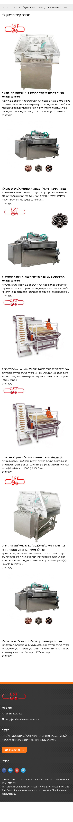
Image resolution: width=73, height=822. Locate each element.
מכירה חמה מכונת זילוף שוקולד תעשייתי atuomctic (32, 457)
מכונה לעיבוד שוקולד (32, 7)
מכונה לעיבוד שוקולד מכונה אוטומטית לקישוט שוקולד (34, 188)
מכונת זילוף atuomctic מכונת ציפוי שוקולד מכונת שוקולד (35, 369)
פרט (4, 115)
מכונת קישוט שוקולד (58, 7)
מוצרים (13, 7)
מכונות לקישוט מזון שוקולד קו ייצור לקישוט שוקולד (32, 641)
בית (3, 7)
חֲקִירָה (9, 115)
